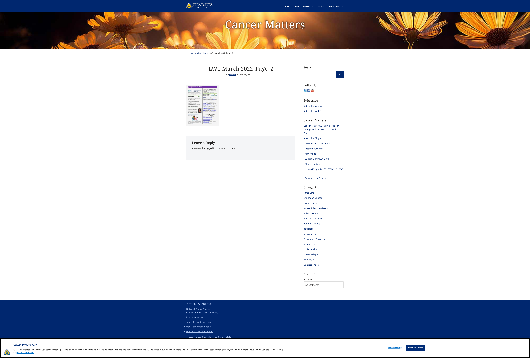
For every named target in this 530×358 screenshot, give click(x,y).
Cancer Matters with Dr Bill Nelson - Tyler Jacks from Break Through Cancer (322, 129)
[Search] (340, 74)
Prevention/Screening (315, 239)
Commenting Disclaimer (316, 143)
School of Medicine (335, 6)
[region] (265, 348)
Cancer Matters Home (198, 53)
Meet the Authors (313, 148)
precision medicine (313, 233)
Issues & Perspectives (315, 208)
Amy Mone (310, 153)
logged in (210, 148)
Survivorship (310, 254)
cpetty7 (232, 74)
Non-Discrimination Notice (198, 326)
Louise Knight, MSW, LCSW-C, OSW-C (324, 169)
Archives (308, 279)
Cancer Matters (265, 24)
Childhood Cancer (313, 197)
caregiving (309, 192)
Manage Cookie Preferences (199, 331)
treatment (309, 259)
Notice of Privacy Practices (198, 309)
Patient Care (308, 6)
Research (320, 6)
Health (296, 6)
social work (309, 249)
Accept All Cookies (415, 347)
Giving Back (310, 203)
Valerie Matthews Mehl (317, 158)
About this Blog (312, 138)
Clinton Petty (311, 164)
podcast (308, 228)
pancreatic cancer (313, 218)
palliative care (311, 213)
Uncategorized (311, 264)
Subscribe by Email (313, 105)
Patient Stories (311, 223)
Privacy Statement (194, 317)
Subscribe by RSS (312, 111)
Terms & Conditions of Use (198, 322)
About (287, 6)
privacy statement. (25, 352)
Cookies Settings (395, 347)
